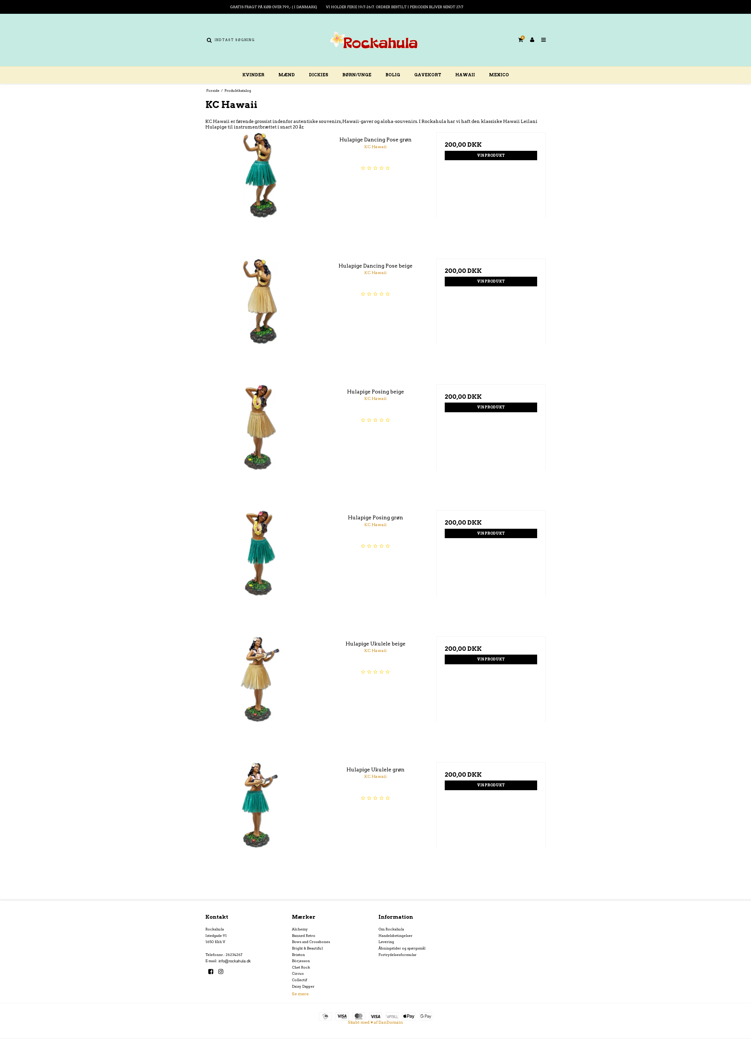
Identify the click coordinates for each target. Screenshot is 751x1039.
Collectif (299, 980)
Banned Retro (303, 935)
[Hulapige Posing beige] (260, 439)
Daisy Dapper (303, 986)
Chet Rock (301, 967)
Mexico (499, 74)
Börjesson (301, 961)
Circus (298, 973)
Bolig (392, 74)
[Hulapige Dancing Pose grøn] (260, 187)
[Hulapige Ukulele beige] (260, 691)
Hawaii (465, 74)
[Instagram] (222, 971)
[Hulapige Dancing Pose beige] (260, 313)
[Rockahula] (375, 40)
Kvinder (253, 74)
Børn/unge (356, 74)
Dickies (318, 74)
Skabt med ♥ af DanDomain (375, 1022)
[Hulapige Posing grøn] (260, 565)
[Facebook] (212, 971)
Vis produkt (491, 155)
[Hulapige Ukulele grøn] (260, 817)
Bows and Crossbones (311, 942)
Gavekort (427, 74)
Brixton (298, 954)
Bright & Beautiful (307, 948)
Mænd (286, 74)
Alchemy (300, 929)
